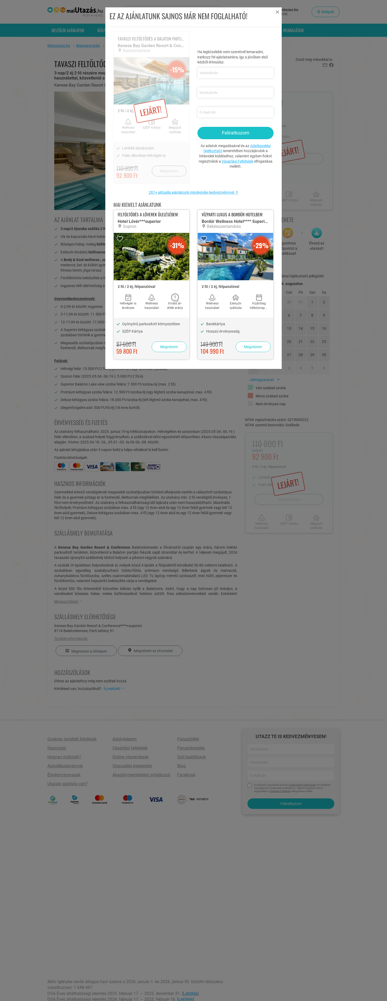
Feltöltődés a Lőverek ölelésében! (148, 214)
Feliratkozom (235, 133)
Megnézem (169, 347)
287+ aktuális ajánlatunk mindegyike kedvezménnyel (192, 192)
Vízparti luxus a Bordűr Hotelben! (232, 214)
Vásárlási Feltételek (237, 161)
